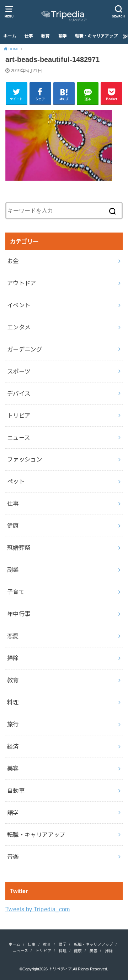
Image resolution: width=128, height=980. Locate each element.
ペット (16, 481)
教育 (45, 36)
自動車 (16, 790)
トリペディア (60, 969)
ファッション (24, 459)
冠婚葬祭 (19, 547)
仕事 (29, 36)
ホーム (10, 36)
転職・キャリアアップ (96, 36)
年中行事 (19, 614)
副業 (13, 570)
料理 (13, 702)
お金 (13, 261)
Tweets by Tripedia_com (37, 909)
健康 (13, 525)
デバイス (19, 393)
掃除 (13, 658)
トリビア (19, 415)
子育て (16, 592)
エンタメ (19, 327)
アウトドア (21, 283)
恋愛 (13, 636)
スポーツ (19, 371)
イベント (19, 305)
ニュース (18, 437)
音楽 (13, 857)
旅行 (13, 724)
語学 (62, 36)
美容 (13, 768)
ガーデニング (24, 349)
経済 (13, 746)
